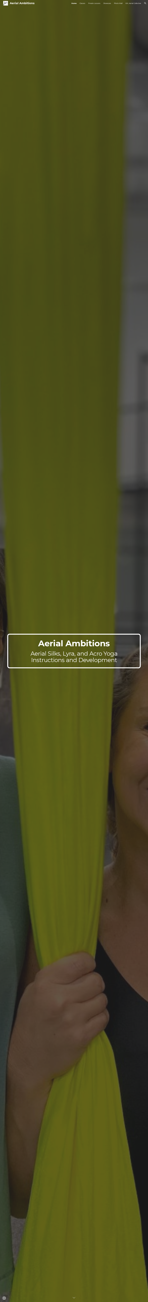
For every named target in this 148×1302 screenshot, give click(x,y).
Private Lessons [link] (94, 3)
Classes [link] (82, 3)
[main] (74, 651)
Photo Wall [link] (118, 3)
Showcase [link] (107, 3)
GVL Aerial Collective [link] (133, 3)
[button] (145, 3)
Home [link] (74, 3)
